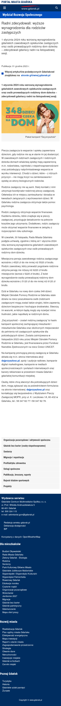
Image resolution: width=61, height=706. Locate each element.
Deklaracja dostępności (15, 525)
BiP (5, 528)
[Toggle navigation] (4, 8)
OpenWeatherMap (31, 536)
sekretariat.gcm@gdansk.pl (21, 514)
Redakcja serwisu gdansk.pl (17, 522)
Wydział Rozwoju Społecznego (22, 15)
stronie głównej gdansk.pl (35, 75)
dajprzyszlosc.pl (10, 360)
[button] (57, 7)
